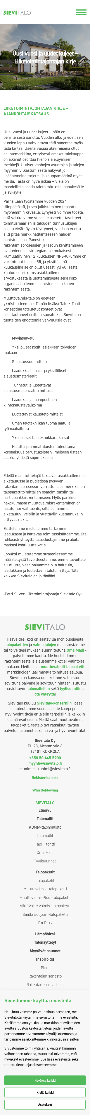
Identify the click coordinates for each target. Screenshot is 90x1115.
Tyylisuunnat (45, 861)
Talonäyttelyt (45, 942)
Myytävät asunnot (45, 951)
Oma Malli (75, 650)
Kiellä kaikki (45, 1092)
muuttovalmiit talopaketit (63, 666)
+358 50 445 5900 (45, 758)
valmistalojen (44, 644)
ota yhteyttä (45, 694)
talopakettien (16, 644)
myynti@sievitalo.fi (45, 763)
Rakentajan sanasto (45, 976)
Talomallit (45, 818)
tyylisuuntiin (70, 688)
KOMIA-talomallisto (45, 827)
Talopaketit (45, 872)
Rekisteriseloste (45, 777)
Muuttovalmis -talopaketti (45, 889)
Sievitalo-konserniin (54, 703)
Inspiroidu (45, 959)
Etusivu (45, 810)
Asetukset (45, 1104)
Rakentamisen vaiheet (45, 984)
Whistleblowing (45, 790)
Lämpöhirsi (45, 934)
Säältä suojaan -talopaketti (45, 914)
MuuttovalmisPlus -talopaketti (45, 897)
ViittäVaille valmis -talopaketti (45, 906)
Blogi (45, 967)
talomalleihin (39, 688)
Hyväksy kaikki (45, 1080)
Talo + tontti (45, 844)
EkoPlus (45, 922)
